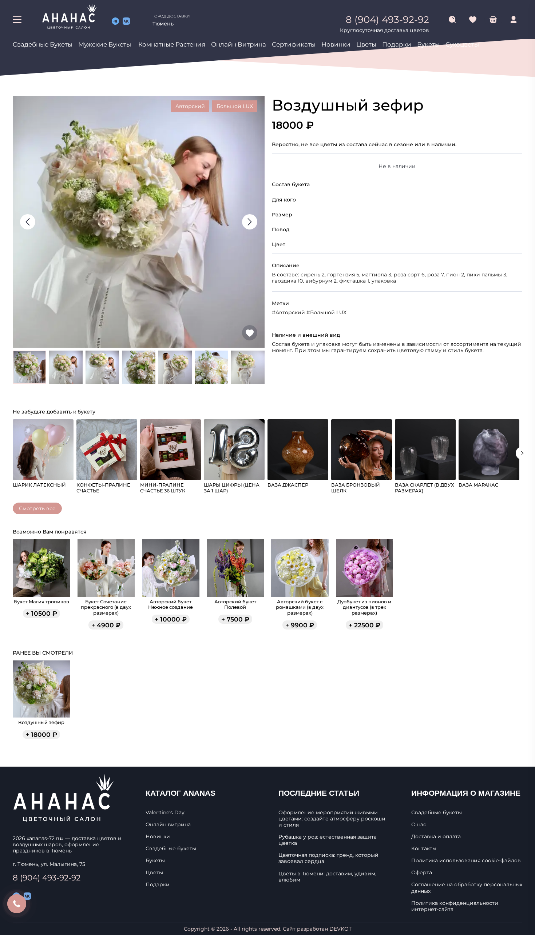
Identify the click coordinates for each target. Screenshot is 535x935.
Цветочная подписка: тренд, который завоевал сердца (328, 858)
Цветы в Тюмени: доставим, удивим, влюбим (327, 877)
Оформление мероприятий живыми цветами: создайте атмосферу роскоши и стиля (331, 819)
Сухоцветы (462, 44)
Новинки (335, 44)
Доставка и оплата (436, 837)
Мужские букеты (104, 44)
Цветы (366, 44)
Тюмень (163, 23)
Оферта (421, 873)
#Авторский (288, 312)
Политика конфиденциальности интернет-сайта (454, 906)
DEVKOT (340, 929)
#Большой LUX (326, 312)
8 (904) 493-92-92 (46, 877)
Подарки (396, 44)
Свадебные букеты (42, 44)
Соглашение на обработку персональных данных (466, 888)
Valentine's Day (165, 813)
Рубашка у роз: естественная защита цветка (327, 840)
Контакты (423, 849)
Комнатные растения (171, 44)
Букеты (428, 44)
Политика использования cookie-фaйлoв (466, 861)
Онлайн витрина (238, 44)
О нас (418, 825)
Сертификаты (294, 44)
